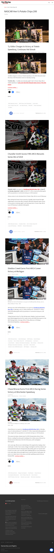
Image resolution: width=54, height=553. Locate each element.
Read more (23, 499)
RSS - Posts (8, 503)
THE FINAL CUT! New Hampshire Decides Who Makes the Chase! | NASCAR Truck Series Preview (10, 532)
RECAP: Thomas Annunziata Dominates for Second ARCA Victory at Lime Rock (26, 523)
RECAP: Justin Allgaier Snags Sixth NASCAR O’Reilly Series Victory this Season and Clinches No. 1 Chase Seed (26, 513)
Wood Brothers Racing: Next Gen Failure (26, 527)
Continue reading (13, 87)
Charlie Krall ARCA (19, 231)
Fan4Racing (16, 352)
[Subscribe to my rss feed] (52, 543)
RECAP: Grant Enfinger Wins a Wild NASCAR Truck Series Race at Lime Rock (27, 519)
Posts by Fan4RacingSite (42, 513)
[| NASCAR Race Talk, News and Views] (6, 2)
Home (5, 7)
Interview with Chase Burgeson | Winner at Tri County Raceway (11, 527)
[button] (27, 287)
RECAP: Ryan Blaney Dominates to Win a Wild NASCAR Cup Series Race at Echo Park (26, 507)
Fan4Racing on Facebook (42, 501)
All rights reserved (4, 550)
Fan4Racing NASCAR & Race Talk (31, 189)
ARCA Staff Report (18, 113)
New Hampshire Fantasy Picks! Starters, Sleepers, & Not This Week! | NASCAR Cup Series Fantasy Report (11, 512)
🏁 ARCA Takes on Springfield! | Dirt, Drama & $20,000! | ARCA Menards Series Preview (11, 524)
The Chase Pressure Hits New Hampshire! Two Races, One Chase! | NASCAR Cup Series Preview (10, 518)
